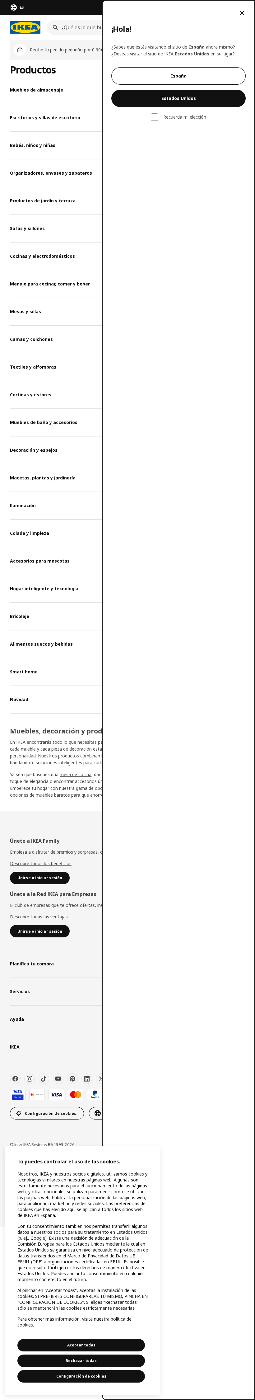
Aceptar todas (81, 1345)
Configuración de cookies (81, 1376)
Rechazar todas (81, 1360)
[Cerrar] (242, 13)
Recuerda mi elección (184, 117)
